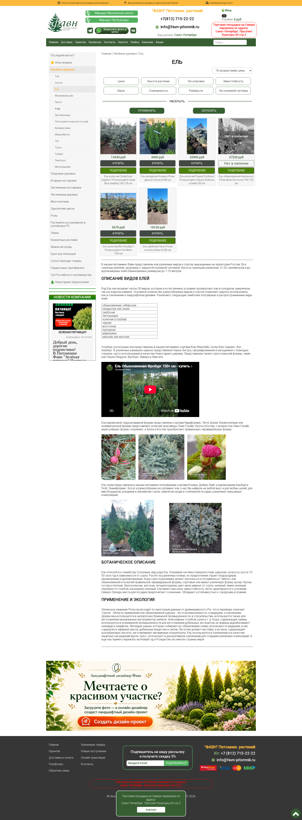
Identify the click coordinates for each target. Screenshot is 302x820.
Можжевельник (64, 95)
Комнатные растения (64, 240)
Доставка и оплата (61, 757)
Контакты (109, 42)
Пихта (58, 102)
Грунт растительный (63, 254)
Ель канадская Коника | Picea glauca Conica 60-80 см (157, 178)
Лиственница (62, 115)
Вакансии (147, 42)
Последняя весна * (63, 55)
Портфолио (95, 42)
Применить (147, 110)
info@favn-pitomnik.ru (180, 27)
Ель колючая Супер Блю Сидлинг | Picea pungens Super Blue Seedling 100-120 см (118, 180)
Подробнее (118, 170)
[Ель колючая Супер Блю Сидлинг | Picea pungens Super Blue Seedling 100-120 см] (118, 136)
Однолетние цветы (62, 208)
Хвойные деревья (63, 69)
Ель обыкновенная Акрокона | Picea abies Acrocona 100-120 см (236, 180)
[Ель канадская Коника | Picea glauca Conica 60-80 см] (157, 136)
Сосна (58, 82)
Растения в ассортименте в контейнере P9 (68, 224)
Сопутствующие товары (66, 261)
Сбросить (209, 110)
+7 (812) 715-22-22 (234, 753)
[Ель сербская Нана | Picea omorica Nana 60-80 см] (157, 206)
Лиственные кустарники (66, 187)
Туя (57, 76)
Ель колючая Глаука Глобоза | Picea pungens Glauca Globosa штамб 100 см (196, 180)
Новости (123, 42)
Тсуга (58, 147)
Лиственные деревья (64, 194)
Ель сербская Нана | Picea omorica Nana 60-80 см (157, 248)
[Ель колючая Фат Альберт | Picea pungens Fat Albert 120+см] (118, 206)
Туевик (59, 154)
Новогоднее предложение (72, 282)
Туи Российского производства (71, 275)
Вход (228, 10)
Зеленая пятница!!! (72, 332)
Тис (57, 141)
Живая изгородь (61, 247)
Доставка (66, 42)
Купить (118, 163)
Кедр (57, 108)
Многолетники (60, 201)
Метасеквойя (62, 166)
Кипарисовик (62, 128)
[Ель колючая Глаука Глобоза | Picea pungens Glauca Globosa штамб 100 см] (197, 136)
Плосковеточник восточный (71, 121)
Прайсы (135, 42)
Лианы (55, 233)
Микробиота (62, 134)
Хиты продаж (63, 62)
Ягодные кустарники (64, 180)
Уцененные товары (93, 744)
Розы (54, 215)
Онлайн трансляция (93, 757)
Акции (159, 42)
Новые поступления (93, 751)
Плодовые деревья (63, 173)
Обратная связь (59, 770)
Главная (53, 42)
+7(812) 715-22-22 (177, 19)
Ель (57, 89)
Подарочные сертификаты (67, 268)
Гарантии (80, 42)
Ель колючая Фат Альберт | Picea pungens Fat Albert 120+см (118, 250)
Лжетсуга (60, 160)
